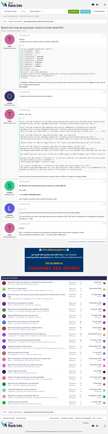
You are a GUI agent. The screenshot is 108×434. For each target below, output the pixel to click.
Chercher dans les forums (29, 16)
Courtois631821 (12, 336)
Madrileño (98, 342)
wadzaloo (11, 311)
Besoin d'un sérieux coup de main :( (20, 346)
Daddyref (98, 354)
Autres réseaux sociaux (32, 284)
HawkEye (10, 397)
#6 (105, 224)
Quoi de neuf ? (35, 11)
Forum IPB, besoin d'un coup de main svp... (22, 389)
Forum (23, 11)
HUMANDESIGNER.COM (14, 348)
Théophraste (11, 391)
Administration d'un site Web (35, 391)
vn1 (9, 290)
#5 (105, 204)
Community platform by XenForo (42, 431)
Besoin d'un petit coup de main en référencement (25, 328)
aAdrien (10, 299)
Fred (100, 336)
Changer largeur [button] (21, 418)
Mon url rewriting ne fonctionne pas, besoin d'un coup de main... (30, 359)
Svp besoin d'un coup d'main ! (18, 402)
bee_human (98, 379)
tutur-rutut (11, 379)
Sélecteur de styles (9, 418)
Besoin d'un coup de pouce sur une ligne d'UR (23, 322)
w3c (24, 31)
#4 (105, 181)
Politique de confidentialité (83, 418)
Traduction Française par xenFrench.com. (71, 431)
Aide (93, 418)
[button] (43, 11)
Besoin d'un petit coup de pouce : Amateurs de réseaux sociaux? (30, 282)
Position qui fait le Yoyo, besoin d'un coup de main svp (27, 334)
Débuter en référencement (28, 329)
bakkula (10, 404)
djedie (9, 385)
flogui (9, 329)
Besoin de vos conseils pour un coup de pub (23, 383)
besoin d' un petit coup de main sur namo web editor (26, 377)
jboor (100, 311)
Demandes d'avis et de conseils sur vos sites (42, 342)
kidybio (10, 360)
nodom (99, 397)
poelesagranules (13, 354)
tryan (4, 31)
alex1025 (98, 404)
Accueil (99, 418)
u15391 (10, 373)
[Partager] (102, 35)
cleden (99, 385)
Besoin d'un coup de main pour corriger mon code (25, 365)
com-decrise (11, 284)
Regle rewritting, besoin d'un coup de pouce (23, 315)
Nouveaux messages (10, 16)
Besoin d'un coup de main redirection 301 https (24, 340)
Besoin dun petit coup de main (18, 352)
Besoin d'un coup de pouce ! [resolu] (20, 303)
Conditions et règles (67, 418)
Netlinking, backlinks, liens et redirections (37, 311)
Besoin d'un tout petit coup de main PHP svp (23, 396)
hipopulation (11, 317)
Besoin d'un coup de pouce (17, 288)
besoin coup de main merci (17, 371)
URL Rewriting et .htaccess (33, 305)
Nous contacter (54, 418)
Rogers (10, 323)
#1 (105, 35)
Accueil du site (10, 11)
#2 (105, 92)
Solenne (10, 305)
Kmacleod (98, 323)
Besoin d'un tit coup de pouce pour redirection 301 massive (28, 309)
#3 (105, 110)
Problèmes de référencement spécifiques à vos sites (37, 290)
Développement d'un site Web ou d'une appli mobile (38, 299)
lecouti (99, 284)
